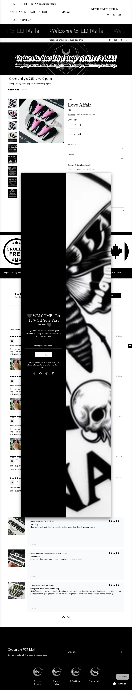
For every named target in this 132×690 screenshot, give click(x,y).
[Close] (106, 177)
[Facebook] (34, 373)
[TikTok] (53, 373)
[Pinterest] (47, 373)
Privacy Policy (39, 365)
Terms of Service (54, 365)
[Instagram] (40, 373)
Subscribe (43, 355)
